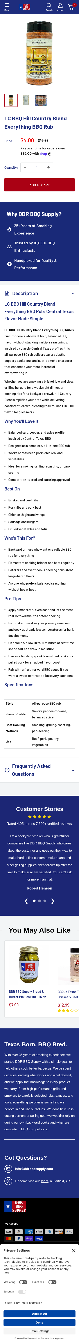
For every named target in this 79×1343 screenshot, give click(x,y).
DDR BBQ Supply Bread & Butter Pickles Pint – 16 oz (27, 993)
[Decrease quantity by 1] (25, 167)
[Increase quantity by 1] (48, 167)
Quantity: (11, 167)
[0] (71, 7)
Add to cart (39, 185)
